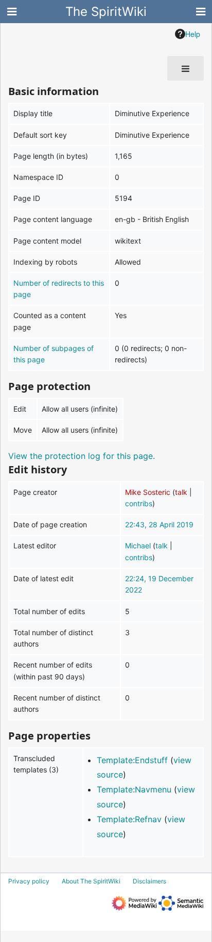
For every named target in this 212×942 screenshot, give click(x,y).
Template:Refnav (129, 819)
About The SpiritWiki (91, 881)
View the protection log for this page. (81, 456)
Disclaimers (149, 881)
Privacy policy (28, 881)
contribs (138, 503)
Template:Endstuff (132, 760)
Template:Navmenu (134, 789)
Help (192, 34)
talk (181, 492)
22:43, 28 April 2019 (159, 524)
